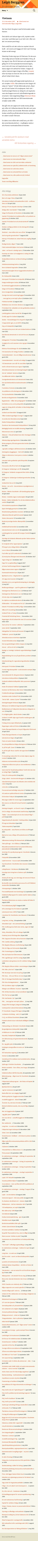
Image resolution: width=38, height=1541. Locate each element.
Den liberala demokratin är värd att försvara (15, 335)
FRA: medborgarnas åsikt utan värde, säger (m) (16, 927)
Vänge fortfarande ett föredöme (12, 213)
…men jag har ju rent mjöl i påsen (12, 298)
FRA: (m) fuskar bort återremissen (12, 954)
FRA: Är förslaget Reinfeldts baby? (12, 979)
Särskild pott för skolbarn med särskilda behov (16, 1059)
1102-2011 (5, 787)
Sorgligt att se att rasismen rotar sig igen (14, 343)
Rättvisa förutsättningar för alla (11, 348)
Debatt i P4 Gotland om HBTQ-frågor (13, 607)
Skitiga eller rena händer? (9, 210)
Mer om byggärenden (8, 1111)
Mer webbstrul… (7, 1123)
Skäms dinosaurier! (8, 518)
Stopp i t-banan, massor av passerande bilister (16, 1506)
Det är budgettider (7, 292)
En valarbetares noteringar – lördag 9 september (17, 1167)
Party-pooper (6, 1153)
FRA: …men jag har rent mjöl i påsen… (13, 1001)
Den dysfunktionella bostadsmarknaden (14, 383)
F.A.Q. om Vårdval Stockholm (10, 1017)
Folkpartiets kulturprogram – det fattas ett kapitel (17, 1081)
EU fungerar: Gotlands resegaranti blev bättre (16, 472)
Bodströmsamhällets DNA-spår (11, 1223)
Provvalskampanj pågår (9, 905)
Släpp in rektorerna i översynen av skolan (14, 455)
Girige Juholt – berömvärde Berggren (13, 778)
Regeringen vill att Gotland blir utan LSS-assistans (17, 619)
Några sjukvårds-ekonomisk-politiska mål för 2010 (17, 1141)
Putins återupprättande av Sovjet (12, 735)
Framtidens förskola (8, 388)
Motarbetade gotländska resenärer (13, 512)
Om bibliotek (6, 1214)
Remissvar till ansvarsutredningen (12, 1429)
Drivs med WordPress (8, 1537)
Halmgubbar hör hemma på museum (13, 631)
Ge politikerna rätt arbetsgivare (11, 391)
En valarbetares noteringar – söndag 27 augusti (16, 1189)
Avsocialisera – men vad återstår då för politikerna (17, 1184)
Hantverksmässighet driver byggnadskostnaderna (17, 271)
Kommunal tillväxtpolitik (9, 1442)
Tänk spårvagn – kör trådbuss (11, 843)
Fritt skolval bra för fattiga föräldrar (13, 352)
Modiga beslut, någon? (9, 244)
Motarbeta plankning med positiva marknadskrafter (17, 1469)
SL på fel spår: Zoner (8, 747)
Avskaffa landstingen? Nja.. (10, 1439)
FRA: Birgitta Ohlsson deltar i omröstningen (15, 966)
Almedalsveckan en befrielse (11, 637)
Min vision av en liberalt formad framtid (14, 803)
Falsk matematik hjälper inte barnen (13, 247)
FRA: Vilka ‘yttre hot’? (8, 969)
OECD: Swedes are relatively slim (12, 1284)
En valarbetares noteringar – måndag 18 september (17, 1156)
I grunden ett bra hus (8, 1345)
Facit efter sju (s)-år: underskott (11, 553)
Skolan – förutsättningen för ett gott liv (14, 320)
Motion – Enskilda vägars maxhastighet (13, 497)
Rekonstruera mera (8, 432)
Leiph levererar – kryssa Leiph (11, 861)
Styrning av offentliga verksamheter (13, 1511)
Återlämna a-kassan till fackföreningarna (14, 1411)
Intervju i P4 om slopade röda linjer (12, 207)
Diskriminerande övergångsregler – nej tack (15, 1452)
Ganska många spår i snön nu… (11, 1291)
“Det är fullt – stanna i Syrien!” (11, 699)
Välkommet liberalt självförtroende (12, 515)
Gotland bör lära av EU (8, 483)
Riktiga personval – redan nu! (10, 1315)
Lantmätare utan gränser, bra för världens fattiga (17, 961)
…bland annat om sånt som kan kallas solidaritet (16, 162)
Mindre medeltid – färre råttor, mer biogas (15, 1067)
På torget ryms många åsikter (11, 547)
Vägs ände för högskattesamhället (12, 1483)
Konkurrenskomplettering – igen (12, 1217)
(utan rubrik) (5, 628)
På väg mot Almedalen (8, 823)
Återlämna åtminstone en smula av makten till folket (17, 900)
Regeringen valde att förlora (10, 726)
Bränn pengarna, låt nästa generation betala (15, 443)
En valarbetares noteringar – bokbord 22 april (15, 1248)
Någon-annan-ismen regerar (10, 569)
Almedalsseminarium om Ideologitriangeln (14, 370)
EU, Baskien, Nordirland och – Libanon (13, 1201)
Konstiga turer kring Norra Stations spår (14, 872)
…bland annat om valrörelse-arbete (13, 169)
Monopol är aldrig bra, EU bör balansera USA (15, 1515)
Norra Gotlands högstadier (10, 267)
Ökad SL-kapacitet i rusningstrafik (12, 1520)
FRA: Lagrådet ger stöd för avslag (12, 958)
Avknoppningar (6, 888)
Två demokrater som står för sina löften (14, 363)
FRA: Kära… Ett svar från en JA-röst (12, 976)
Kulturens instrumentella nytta (11, 761)
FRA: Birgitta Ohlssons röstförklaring (13, 945)
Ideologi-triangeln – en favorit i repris (13, 808)
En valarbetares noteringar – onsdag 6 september (17, 1172)
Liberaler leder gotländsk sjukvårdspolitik (14, 460)
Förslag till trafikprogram (9, 1414)
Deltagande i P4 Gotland (9, 340)
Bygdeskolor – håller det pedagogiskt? (14, 401)
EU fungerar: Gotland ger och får (11, 469)
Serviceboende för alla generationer (13, 675)
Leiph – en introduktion (9, 1195)
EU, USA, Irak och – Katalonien (11, 1491)
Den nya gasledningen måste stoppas (13, 644)
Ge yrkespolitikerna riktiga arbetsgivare (14, 744)
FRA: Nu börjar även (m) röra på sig (12, 973)
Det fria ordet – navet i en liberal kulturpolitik (15, 1256)
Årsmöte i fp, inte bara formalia (11, 1103)
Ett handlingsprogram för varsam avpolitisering (16, 1494)
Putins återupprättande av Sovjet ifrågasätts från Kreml (19, 729)
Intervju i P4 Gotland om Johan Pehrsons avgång (16, 239)
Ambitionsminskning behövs (10, 264)
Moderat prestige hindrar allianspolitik (13, 521)
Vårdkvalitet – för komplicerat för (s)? (13, 603)
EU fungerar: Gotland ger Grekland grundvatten (16, 478)
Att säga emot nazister (9, 579)
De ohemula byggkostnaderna (11, 286)
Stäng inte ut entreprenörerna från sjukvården (16, 1460)
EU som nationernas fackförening (12, 1500)
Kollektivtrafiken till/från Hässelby (12, 1073)
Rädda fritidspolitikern (9, 422)
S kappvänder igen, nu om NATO (11, 323)
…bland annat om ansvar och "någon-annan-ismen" (17, 156)
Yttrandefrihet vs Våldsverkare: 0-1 (12, 1150)
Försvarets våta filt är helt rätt (11, 466)
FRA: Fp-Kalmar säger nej (9, 985)
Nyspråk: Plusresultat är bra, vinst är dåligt (15, 1233)
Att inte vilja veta (7, 597)
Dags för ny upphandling (9, 563)
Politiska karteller (7, 301)
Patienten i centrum (8, 1436)
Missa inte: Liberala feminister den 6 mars (14, 1279)
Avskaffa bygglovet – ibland (10, 1099)
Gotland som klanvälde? (9, 412)
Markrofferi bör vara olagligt (10, 1093)
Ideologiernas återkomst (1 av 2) (12, 594)
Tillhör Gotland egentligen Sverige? (12, 416)
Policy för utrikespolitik (9, 775)
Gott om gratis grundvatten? (10, 235)
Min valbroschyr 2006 (8, 1211)
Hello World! (5, 1321)
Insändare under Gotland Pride (11, 696)
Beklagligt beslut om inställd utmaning (13, 428)
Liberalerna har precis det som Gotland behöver (16, 329)
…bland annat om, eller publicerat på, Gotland (16, 175)
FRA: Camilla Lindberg (8, 942)
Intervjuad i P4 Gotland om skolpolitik (13, 279)
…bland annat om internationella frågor (14, 159)
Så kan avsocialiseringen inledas (12, 1351)
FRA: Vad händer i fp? (8, 998)
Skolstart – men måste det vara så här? (14, 232)
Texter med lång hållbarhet (10, 181)
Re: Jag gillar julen (7, 1044)
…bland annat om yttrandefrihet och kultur (15, 172)
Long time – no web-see (9, 1126)
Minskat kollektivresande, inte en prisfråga (15, 1106)
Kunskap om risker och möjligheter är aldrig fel (16, 253)
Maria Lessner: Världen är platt (11, 1236)
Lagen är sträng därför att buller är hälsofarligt (16, 407)
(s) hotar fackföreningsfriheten (11, 566)
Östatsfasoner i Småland (9, 1342)
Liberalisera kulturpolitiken (10, 678)
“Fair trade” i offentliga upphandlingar (13, 1245)
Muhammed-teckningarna (9, 1299)
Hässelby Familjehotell (9, 1035)
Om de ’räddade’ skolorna (10, 373)
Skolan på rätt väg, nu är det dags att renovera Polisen (18, 878)
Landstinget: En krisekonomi (10, 1335)
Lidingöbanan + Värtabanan (10, 869)
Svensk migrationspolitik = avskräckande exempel (17, 669)
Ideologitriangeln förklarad (10, 703)
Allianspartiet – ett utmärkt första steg (13, 1276)
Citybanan (5, 1146)
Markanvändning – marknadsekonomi (13, 1375)
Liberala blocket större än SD (11, 530)
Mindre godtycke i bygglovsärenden (13, 1096)
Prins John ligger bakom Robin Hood (13, 1474)
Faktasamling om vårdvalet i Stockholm (14, 1026)
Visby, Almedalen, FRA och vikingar (12, 932)
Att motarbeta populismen (10, 505)
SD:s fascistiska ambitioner (10, 195)
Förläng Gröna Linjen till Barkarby (12, 723)
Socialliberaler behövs (9, 376)
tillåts (12, 83)
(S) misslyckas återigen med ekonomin (13, 557)
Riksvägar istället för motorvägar (12, 800)
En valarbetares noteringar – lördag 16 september (17, 1161)
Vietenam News (30, 96)
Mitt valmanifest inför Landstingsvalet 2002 (15, 1523)
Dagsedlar (19, 24)
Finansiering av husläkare (9, 1381)
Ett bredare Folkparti (8, 796)
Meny (4, 10)
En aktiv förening (7, 1457)
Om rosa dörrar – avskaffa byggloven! (13, 1118)
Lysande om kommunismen (10, 1262)
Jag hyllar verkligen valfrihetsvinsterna (14, 449)
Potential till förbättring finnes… (12, 616)
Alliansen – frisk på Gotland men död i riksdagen (16, 435)
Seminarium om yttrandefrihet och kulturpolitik (16, 1239)
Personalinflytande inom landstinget (13, 892)
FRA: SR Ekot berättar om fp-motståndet (14, 992)
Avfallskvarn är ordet (8, 1032)
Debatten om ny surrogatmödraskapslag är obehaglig (18, 582)
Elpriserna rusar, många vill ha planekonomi (15, 835)
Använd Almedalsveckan (9, 641)
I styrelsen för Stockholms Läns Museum (14, 915)
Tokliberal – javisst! (7, 634)
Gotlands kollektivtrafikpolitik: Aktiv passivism (16, 681)
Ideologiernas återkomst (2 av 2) (12, 591)
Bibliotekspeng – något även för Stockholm (15, 1076)
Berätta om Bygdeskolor (9, 397)
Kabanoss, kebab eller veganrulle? (12, 1423)
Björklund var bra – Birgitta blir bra (12, 576)
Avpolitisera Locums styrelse (11, 1378)
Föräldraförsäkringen (8, 693)
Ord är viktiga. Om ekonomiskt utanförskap (15, 811)
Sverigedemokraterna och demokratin (13, 379)
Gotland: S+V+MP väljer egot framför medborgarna (17, 717)
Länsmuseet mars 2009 (9, 912)
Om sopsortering (7, 1358)
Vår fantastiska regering (25, 143)
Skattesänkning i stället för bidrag (12, 1465)
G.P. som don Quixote (8, 1302)
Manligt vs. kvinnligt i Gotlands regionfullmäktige (16, 650)
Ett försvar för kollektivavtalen (11, 1339)
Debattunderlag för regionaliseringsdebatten (15, 661)
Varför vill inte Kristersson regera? (12, 367)
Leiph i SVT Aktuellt (7, 1177)
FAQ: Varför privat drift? (9, 1401)
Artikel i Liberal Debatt (8, 1226)
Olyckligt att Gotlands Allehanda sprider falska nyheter (18, 538)
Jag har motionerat (8, 1090)
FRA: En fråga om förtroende (10, 948)
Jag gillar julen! (6, 1114)
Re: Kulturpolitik (7, 276)
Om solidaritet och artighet (10, 1309)
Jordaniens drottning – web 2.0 (11, 1014)
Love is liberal (6, 550)
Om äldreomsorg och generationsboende (14, 1039)
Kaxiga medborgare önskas (10, 282)
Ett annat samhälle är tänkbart (11, 1230)
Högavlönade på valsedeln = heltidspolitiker (15, 820)
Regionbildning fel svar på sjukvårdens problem (16, 656)
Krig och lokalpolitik (8, 326)
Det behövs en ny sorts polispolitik (12, 404)
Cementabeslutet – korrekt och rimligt (13, 360)
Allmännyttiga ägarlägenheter (11, 440)
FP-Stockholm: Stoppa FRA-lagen (12, 1011)
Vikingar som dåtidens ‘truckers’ (12, 989)
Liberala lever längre (8, 738)
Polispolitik (5, 857)
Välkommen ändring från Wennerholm (13, 840)
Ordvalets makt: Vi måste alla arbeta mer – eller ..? (17, 1361)
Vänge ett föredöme (8, 289)
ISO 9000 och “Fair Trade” (9, 1355)
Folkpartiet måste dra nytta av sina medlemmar (16, 764)
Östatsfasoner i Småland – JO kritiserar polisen (16, 1136)
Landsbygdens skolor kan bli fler (12, 313)
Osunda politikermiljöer (9, 1181)
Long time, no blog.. (8, 920)
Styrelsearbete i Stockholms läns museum (15, 864)
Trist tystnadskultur (8, 394)
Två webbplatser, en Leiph (10, 1207)
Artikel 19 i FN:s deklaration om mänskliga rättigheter (18, 1294)
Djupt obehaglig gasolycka (10, 509)
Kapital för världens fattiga (10, 1503)
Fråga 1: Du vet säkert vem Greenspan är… (15, 1486)
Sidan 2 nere (6, 1133)
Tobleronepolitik (7, 826)
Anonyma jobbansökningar (10, 1312)
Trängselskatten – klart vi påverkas (12, 1318)
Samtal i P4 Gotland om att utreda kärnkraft (15, 221)
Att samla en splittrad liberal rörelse (13, 793)
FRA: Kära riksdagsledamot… (11, 982)
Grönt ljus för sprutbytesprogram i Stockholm (16, 852)
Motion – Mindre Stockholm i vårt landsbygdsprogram (18, 491)
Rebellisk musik (6, 1220)
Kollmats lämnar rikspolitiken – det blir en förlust (16, 1265)
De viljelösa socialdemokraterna (11, 600)
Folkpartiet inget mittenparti (10, 1129)
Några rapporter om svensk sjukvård (13, 1287)
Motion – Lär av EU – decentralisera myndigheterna (17, 486)
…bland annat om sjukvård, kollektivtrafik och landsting (19, 165)
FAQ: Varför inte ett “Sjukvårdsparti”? (13, 1390)
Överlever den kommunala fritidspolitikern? (15, 425)
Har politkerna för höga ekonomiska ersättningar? (17, 1384)
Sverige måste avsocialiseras (11, 1348)
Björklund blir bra (7, 1087)
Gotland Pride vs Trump (9, 613)
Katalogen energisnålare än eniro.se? (13, 1047)
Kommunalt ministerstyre (9, 572)
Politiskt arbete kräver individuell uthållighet (15, 1020)
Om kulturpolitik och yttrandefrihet (12, 1305)
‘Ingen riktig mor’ (7, 560)
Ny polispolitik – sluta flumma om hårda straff (15, 830)
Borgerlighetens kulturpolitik (10, 1029)
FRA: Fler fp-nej (6, 995)
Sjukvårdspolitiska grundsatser (11, 1445)
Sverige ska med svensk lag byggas (13, 295)
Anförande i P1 (6, 1408)
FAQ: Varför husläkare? (9, 1398)
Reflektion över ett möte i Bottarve (12, 305)
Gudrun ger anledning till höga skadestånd (15, 1405)
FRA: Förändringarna (8, 951)
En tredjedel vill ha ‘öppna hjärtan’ (12, 544)
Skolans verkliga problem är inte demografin (15, 227)
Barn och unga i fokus (8, 198)
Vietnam (4, 1056)
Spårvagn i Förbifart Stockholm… (12, 1064)
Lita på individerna (7, 1426)
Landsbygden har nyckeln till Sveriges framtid (16, 533)
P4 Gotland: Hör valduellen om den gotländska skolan (18, 308)
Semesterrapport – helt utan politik (12, 1198)
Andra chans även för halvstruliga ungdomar (15, 1372)
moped (31, 71)
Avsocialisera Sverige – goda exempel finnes (15, 1330)
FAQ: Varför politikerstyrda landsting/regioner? (16, 1393)
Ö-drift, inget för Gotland (9, 316)
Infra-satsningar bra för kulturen (11, 909)
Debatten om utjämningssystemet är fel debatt (16, 1477)
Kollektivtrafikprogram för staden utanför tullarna (17, 895)
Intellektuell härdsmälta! (9, 527)
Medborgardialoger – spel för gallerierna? (14, 587)
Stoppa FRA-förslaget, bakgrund (12, 1005)
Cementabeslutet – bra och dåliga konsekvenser (17, 355)
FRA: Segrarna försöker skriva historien (14, 939)
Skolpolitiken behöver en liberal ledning (14, 259)
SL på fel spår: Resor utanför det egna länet (15, 751)
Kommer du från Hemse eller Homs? (13, 690)
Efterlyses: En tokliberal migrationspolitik (14, 706)
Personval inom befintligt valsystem (13, 790)
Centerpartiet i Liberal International (12, 1008)
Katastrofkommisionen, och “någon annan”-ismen (17, 1325)
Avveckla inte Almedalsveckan (11, 419)
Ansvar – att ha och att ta (9, 647)
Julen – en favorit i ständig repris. (12, 250)
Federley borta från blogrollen (11, 935)
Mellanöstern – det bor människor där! (13, 1204)
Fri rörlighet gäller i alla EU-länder (12, 714)
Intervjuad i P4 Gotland (9, 666)
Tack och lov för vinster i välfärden (12, 625)
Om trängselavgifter (8, 1432)
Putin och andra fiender (9, 741)
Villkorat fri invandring (8, 610)
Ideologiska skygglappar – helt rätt (12, 452)
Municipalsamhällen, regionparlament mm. (14, 1448)
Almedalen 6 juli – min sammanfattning (13, 924)
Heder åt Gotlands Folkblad (10, 687)
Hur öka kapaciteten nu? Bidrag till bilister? (15, 1528)
